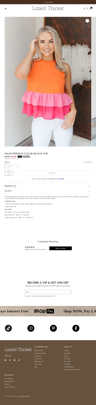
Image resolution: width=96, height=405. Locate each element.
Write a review (61, 248)
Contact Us (38, 358)
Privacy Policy (9, 381)
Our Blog (67, 364)
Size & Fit (8, 191)
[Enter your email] (70, 292)
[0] (90, 8)
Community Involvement (72, 369)
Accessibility (9, 378)
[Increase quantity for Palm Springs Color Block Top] (11, 173)
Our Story (67, 358)
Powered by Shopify (24, 396)
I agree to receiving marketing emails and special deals (40, 296)
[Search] (87, 8)
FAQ (35, 367)
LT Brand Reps (69, 367)
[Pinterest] (16, 360)
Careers (66, 350)
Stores (66, 356)
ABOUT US (68, 347)
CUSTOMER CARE (41, 347)
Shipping (7, 158)
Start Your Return (40, 353)
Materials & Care (10, 186)
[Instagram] (11, 360)
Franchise (67, 353)
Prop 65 (7, 384)
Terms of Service (10, 387)
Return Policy (38, 350)
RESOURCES (9, 375)
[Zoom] (87, 21)
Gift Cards (37, 356)
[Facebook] (7, 360)
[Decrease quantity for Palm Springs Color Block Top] (6, 173)
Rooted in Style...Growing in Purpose (51, 2)
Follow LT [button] (8, 355)
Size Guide (38, 364)
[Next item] (51, 148)
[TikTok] (20, 360)
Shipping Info (38, 361)
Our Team (67, 361)
